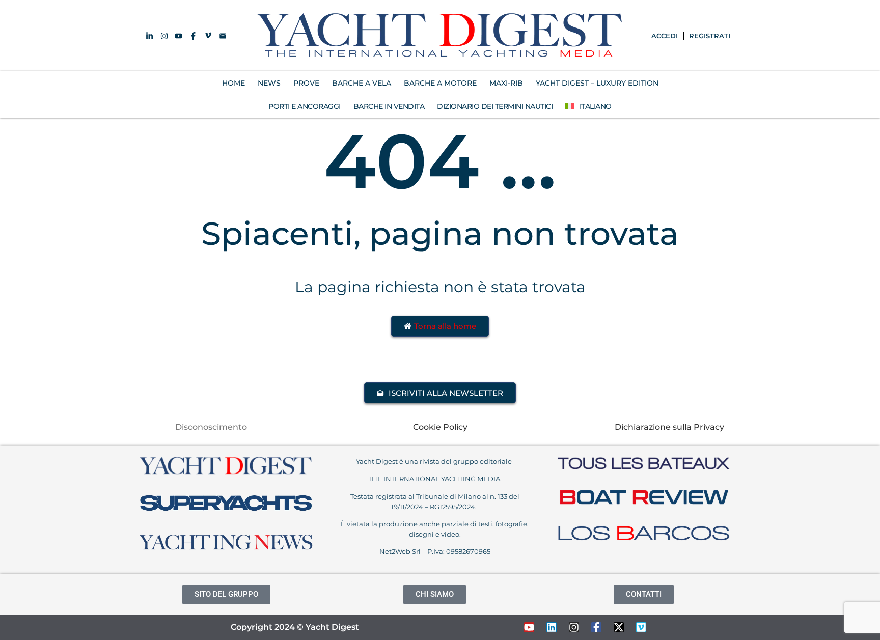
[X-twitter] (619, 627)
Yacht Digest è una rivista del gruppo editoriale (434, 461)
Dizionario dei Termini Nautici (495, 106)
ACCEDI (664, 36)
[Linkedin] (551, 627)
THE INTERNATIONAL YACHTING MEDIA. (435, 479)
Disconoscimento (211, 427)
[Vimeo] (641, 627)
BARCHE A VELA (361, 83)
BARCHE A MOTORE (440, 83)
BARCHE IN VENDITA (389, 106)
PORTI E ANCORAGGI (304, 106)
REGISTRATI (709, 36)
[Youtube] (529, 627)
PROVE (306, 83)
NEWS (269, 83)
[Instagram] (574, 627)
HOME (233, 83)
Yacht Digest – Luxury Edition (597, 83)
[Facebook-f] (596, 627)
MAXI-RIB (506, 83)
